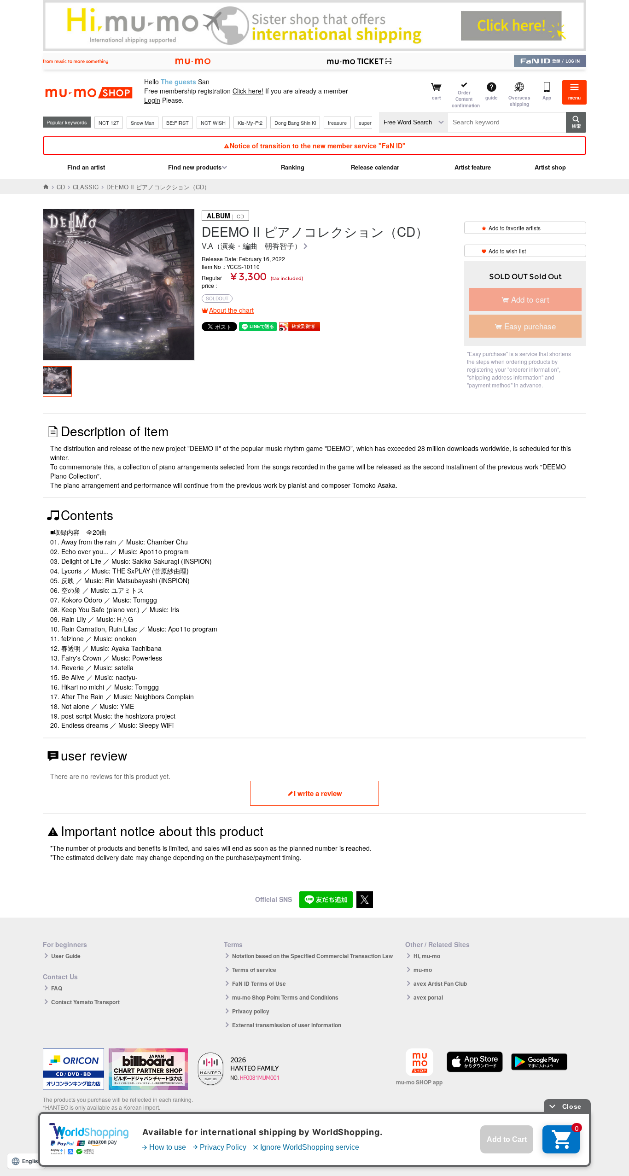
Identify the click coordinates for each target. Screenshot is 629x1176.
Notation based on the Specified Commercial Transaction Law (312, 956)
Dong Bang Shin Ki (295, 122)
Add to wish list (507, 251)
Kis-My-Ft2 (250, 122)
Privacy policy (250, 1011)
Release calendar (375, 167)
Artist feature (472, 167)
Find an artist (86, 167)
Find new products (194, 167)
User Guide (66, 956)
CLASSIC (86, 186)
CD (61, 186)
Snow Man (142, 122)
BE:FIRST (177, 122)
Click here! (248, 90)
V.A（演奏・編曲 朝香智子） (252, 246)
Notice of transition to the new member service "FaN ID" (318, 145)
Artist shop (550, 167)
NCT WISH (213, 122)
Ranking (292, 167)
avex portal (428, 997)
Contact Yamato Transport (85, 1002)
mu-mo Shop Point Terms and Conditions (285, 997)
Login (152, 100)
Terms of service (254, 969)
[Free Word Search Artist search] (413, 122)
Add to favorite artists (515, 228)
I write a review (318, 793)
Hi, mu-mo (427, 956)
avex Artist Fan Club (440, 983)
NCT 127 (109, 122)
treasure (337, 122)
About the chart (231, 310)
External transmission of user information (286, 1025)
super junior (372, 122)
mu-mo (423, 969)
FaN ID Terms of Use (259, 983)
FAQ (56, 988)
